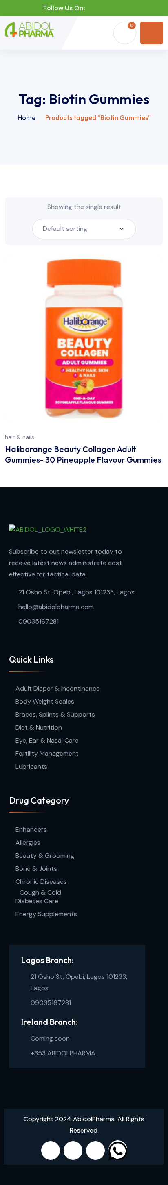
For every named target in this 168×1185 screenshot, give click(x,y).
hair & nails (19, 437)
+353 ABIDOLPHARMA (63, 1053)
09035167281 (38, 621)
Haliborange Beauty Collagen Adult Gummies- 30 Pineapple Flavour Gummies (83, 454)
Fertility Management (47, 753)
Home (26, 117)
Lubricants (31, 766)
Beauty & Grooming (44, 855)
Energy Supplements (46, 914)
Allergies (27, 842)
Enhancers (31, 829)
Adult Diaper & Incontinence (57, 688)
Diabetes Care (36, 901)
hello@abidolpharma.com (56, 606)
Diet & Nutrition (38, 727)
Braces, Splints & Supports (55, 714)
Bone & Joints (36, 868)
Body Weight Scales (44, 701)
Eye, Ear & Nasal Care (47, 740)
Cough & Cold (40, 892)
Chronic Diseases (41, 881)
